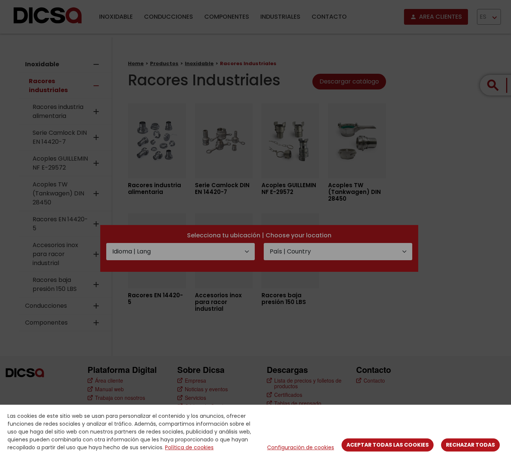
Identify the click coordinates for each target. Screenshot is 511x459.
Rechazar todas (470, 445)
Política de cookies (189, 447)
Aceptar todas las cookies (387, 445)
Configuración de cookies (300, 447)
